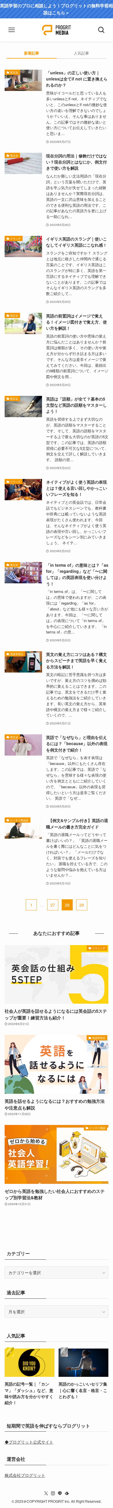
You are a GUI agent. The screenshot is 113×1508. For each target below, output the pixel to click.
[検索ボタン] (101, 30)
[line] (60, 1493)
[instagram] (53, 1493)
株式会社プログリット (25, 1475)
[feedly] (67, 1493)
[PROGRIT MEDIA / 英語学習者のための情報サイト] (57, 30)
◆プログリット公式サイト (29, 1442)
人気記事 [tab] (81, 53)
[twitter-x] (46, 1493)
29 (81, 905)
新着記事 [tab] (31, 53)
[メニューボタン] (11, 30)
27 (52, 905)
